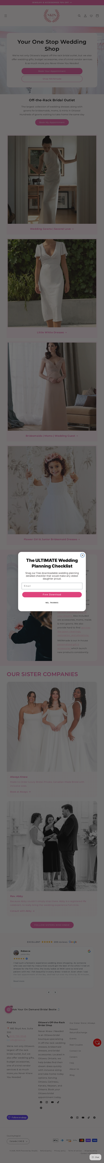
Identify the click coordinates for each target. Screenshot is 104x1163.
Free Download (52, 594)
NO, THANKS (52, 603)
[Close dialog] (82, 555)
